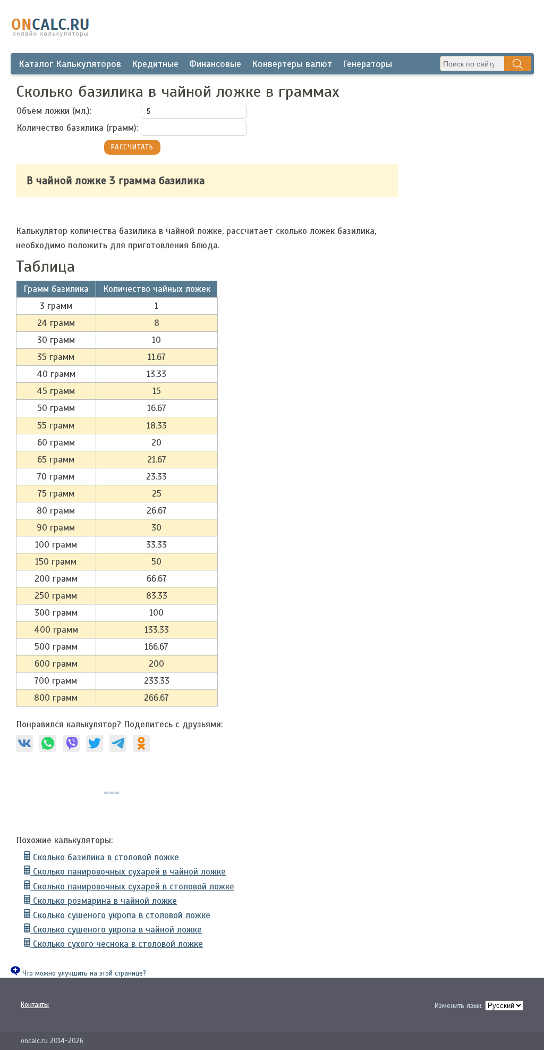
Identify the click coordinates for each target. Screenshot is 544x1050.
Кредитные (155, 64)
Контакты (35, 1005)
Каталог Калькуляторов (70, 64)
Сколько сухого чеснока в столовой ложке (116, 944)
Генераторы (367, 64)
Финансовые (215, 64)
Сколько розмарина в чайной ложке (103, 900)
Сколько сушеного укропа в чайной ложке (116, 929)
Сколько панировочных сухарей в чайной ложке (128, 871)
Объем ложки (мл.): (53, 110)
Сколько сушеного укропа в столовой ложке (120, 915)
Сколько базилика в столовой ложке (104, 857)
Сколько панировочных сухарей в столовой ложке (132, 886)
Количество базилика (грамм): (77, 127)
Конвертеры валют (292, 64)
